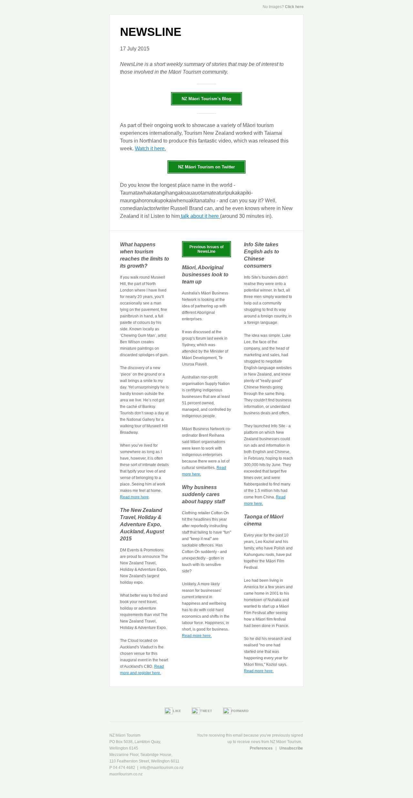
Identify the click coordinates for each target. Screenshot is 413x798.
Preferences (262, 748)
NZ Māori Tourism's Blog (206, 98)
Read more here (134, 497)
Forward (240, 711)
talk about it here (200, 216)
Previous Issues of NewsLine (206, 249)
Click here (294, 7)
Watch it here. (150, 148)
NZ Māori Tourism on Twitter (206, 167)
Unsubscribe (291, 748)
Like (177, 711)
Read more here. (197, 635)
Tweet (206, 711)
